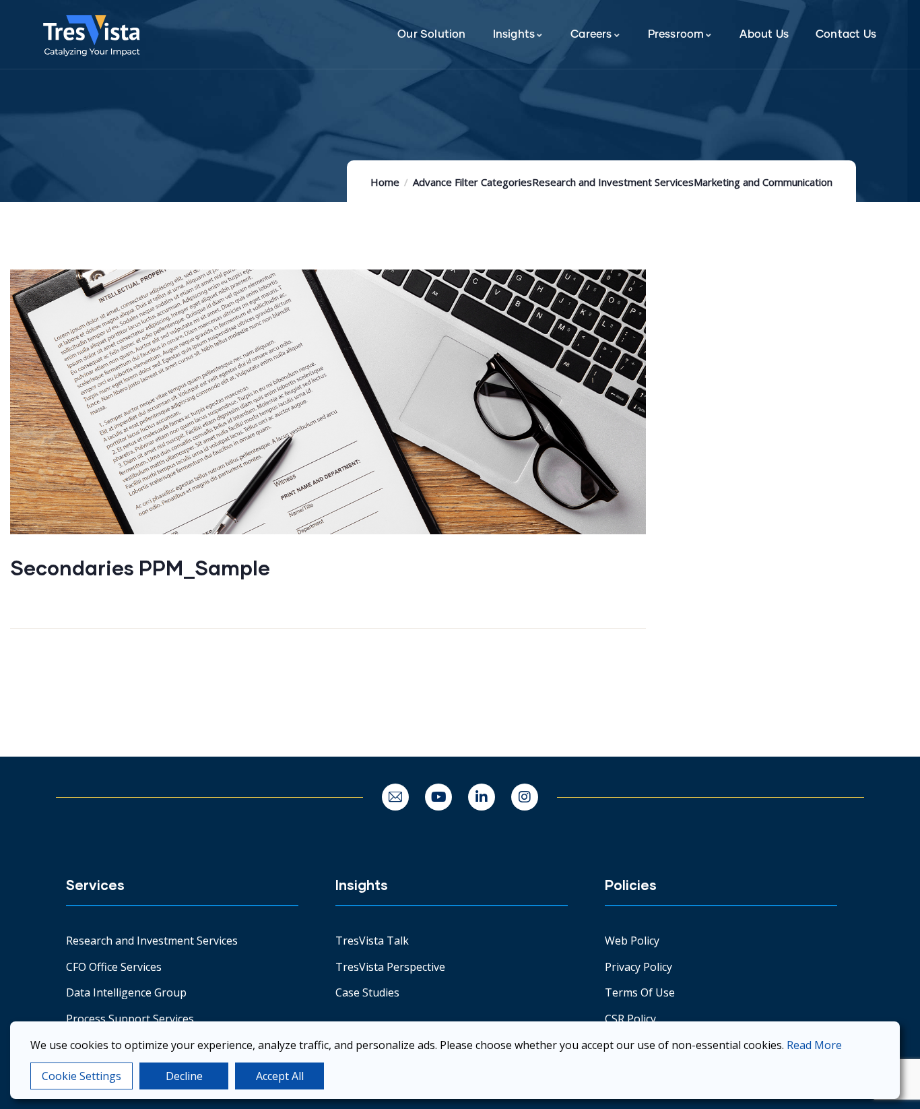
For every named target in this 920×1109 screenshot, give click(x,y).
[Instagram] (524, 797)
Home (384, 182)
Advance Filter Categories (472, 182)
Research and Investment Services (613, 182)
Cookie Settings (81, 1076)
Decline (184, 1076)
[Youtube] (438, 797)
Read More (814, 1045)
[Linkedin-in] (481, 797)
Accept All (280, 1076)
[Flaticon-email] (395, 797)
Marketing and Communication (763, 182)
